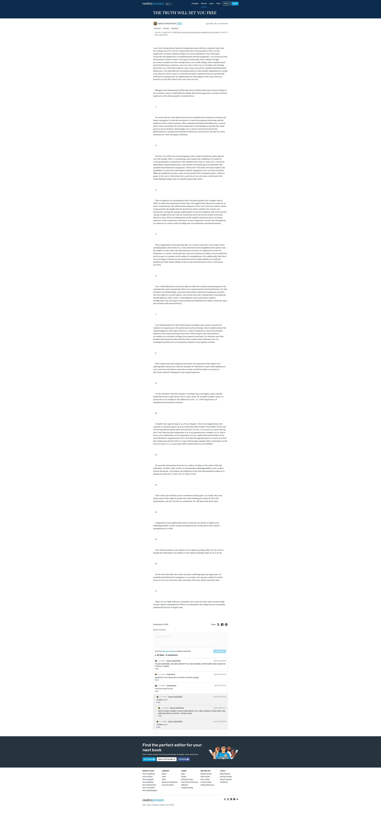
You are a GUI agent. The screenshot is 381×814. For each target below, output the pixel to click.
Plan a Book (205, 779)
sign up (165, 651)
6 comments (222, 23)
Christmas (175, 28)
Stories (204, 3)
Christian (166, 28)
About (164, 774)
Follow (179, 23)
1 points (163, 661)
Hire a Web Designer (149, 790)
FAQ (143, 805)
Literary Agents (226, 779)
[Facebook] (234, 799)
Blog (183, 774)
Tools (218, 3)
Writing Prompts (226, 777)
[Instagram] (228, 799)
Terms (149, 805)
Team (164, 777)
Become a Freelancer (170, 782)
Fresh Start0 (171, 674)
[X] (225, 799)
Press (164, 779)
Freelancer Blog (187, 788)
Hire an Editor (147, 777)
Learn (211, 3)
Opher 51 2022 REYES (174, 661)
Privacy (155, 805)
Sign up (226, 3)
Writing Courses (187, 779)
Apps (167, 4)
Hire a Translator (148, 788)
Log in (235, 3)
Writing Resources (207, 785)
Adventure (157, 28)
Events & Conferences (189, 782)
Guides (183, 777)
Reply (157, 669)
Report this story (159, 630)
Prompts (195, 3)
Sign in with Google (165, 759)
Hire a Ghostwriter (149, 785)
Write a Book (205, 777)
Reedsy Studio (206, 774)
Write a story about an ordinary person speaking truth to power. (196, 32)
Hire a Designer (148, 779)
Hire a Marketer (148, 782)
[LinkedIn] (231, 799)
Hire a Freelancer (148, 774)
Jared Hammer (171, 685)
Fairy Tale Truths (161, 35)
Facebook (182, 759)
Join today (148, 759)
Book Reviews (225, 774)
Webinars (184, 785)
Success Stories (168, 785)
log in (172, 651)
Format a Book (206, 782)
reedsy (153, 3)
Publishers (224, 782)
